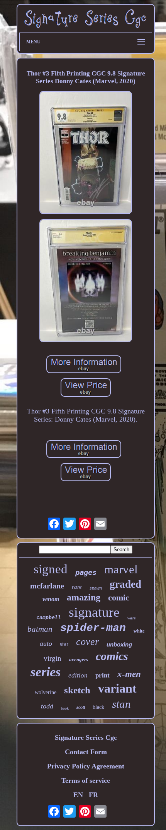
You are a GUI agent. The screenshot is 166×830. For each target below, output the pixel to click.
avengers (78, 659)
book (65, 708)
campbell (48, 617)
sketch (77, 690)
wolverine (45, 692)
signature (94, 612)
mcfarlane (47, 585)
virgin (52, 658)
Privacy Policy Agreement (85, 766)
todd (47, 706)
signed (51, 569)
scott (80, 707)
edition (78, 675)
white (139, 631)
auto (46, 643)
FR (93, 795)
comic (118, 597)
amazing (83, 597)
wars (131, 618)
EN (78, 795)
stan (121, 704)
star (64, 644)
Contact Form (86, 752)
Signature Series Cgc (86, 737)
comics (112, 656)
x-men (129, 674)
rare (77, 587)
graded (125, 584)
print (102, 675)
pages (86, 572)
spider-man (93, 628)
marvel (121, 569)
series (45, 672)
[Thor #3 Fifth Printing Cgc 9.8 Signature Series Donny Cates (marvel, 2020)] (85, 153)
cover (87, 641)
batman (40, 629)
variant (117, 688)
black (98, 707)
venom (50, 599)
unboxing (119, 644)
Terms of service (85, 780)
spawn (96, 588)
